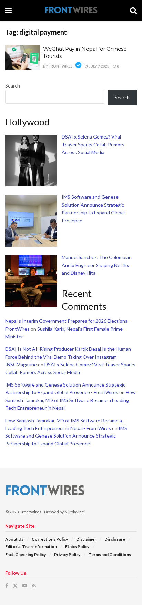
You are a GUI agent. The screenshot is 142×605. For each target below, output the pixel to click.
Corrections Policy (50, 539)
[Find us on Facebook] (6, 585)
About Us (14, 539)
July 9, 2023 (98, 66)
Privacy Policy (67, 554)
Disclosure (114, 539)
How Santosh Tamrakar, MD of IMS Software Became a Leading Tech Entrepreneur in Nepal (70, 400)
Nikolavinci (74, 511)
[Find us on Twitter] (15, 585)
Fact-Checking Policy (25, 554)
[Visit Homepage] (71, 10)
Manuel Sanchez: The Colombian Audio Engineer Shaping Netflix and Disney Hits (97, 265)
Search (12, 86)
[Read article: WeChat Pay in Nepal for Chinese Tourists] (22, 57)
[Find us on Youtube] (24, 585)
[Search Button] (133, 10)
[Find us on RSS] (34, 585)
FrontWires (61, 66)
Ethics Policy (77, 546)
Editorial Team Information (31, 546)
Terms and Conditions (110, 554)
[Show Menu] (8, 10)
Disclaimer (86, 539)
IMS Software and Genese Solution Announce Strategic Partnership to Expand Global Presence (66, 436)
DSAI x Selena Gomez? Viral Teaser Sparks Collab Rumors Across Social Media (93, 144)
